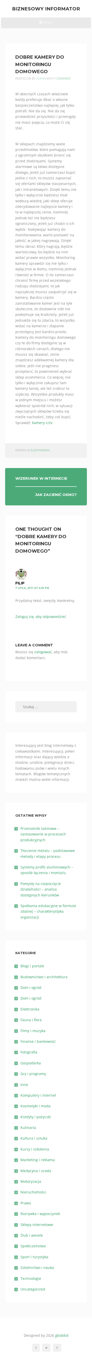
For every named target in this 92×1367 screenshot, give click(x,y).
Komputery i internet (38, 1095)
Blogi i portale (32, 966)
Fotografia (28, 1052)
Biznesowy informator (46, 9)
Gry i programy (33, 1073)
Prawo (25, 1203)
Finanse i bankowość (38, 1041)
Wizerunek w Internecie (41, 478)
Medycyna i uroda (35, 1170)
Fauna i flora (31, 1019)
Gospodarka (30, 1063)
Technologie (30, 1278)
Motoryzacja (30, 1181)
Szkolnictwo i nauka (37, 1267)
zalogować (43, 651)
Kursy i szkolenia (34, 1149)
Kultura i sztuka (33, 1138)
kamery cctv (42, 422)
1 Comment (63, 78)
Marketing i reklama (37, 1159)
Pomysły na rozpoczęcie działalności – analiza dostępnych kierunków (40, 889)
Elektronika (40, 450)
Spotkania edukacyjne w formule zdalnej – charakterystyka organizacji (48, 911)
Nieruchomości (33, 1192)
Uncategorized (32, 1289)
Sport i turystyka (34, 1256)
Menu (46, 24)
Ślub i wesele (31, 1235)
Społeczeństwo (33, 1246)
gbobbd (61, 1335)
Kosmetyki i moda (35, 1106)
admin (41, 78)
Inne (24, 1084)
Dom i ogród (30, 987)
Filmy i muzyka (32, 1030)
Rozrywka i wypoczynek (40, 1213)
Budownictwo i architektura (43, 976)
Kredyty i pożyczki (35, 1116)
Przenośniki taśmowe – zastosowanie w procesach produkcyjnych (43, 834)
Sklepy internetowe (36, 1224)
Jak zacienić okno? (56, 494)
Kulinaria (28, 1127)
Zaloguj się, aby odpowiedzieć (40, 616)
